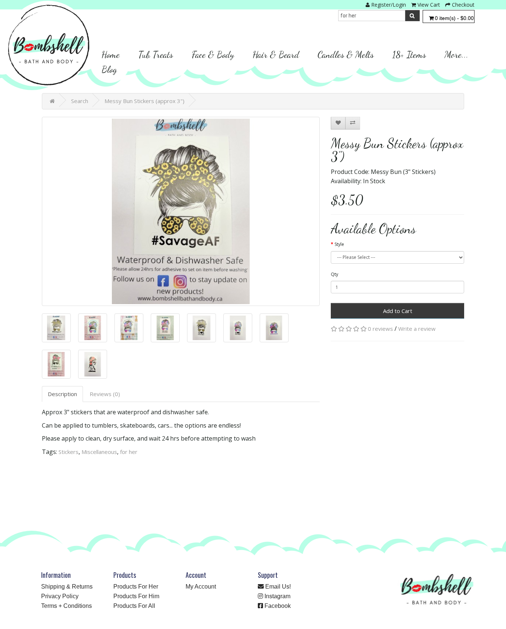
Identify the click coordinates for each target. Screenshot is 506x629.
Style (339, 244)
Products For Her (135, 586)
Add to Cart (397, 310)
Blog (109, 69)
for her (128, 451)
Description (62, 394)
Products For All (134, 606)
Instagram (276, 596)
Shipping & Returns (67, 586)
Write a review (417, 328)
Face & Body (213, 54)
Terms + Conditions (66, 606)
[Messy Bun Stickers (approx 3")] (181, 211)
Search (79, 101)
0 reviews (380, 328)
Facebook (277, 606)
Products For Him (136, 596)
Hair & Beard (276, 54)
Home (110, 54)
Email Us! (277, 586)
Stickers (69, 451)
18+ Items (409, 54)
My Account (201, 586)
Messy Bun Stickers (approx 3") (144, 101)
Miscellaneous (99, 451)
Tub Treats (155, 54)
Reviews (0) (105, 394)
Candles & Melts (345, 54)
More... (456, 54)
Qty (334, 274)
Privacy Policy (60, 596)
